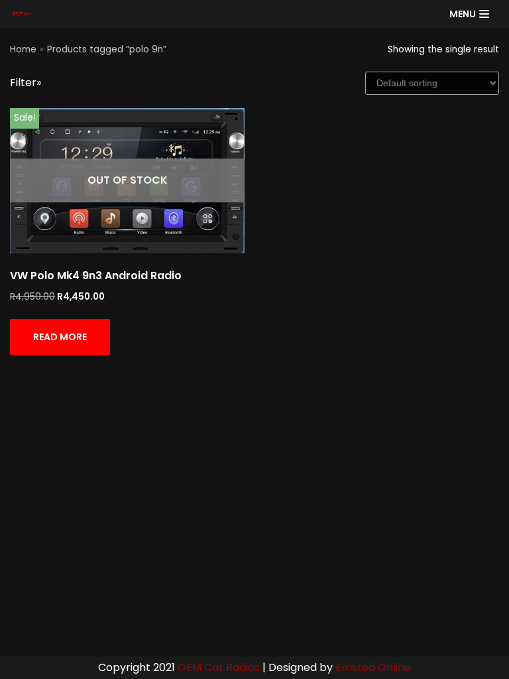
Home (23, 49)
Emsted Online (373, 667)
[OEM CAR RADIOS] (20, 14)
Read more (60, 336)
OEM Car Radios (219, 667)
